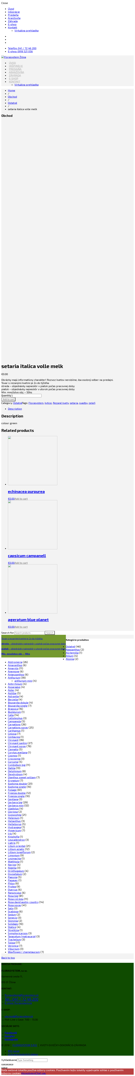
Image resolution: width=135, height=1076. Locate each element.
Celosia (12, 733)
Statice (12, 926)
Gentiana (13, 799)
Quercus (12, 889)
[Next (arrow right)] (5, 1067)
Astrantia (13, 696)
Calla (11, 715)
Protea (12, 886)
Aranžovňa (14, 18)
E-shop (12, 24)
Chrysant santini (17, 743)
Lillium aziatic (16, 849)
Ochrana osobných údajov (23, 1054)
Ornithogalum (16, 870)
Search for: (7, 632)
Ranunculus (14, 892)
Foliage (12, 789)
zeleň (92, 402)
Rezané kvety (61, 402)
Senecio (12, 917)
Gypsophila (14, 814)
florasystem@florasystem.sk (22, 995)
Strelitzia (13, 930)
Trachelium (14, 939)
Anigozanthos (16, 674)
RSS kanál (13, 1051)
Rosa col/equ (15, 898)
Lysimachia (14, 858)
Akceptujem (28, 1073)
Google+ (10, 1035)
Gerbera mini (16, 805)
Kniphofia (13, 836)
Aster (11, 690)
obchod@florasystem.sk (19, 1016)
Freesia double (17, 792)
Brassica (13, 708)
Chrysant (13, 739)
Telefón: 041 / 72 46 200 (22, 48)
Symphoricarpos (18, 933)
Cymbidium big (17, 764)
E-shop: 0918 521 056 (20, 51)
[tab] (71, 408)
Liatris (11, 842)
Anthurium (14, 677)
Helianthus (14, 821)
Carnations (14, 724)
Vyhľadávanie (9, 1059)
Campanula (14, 721)
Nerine (12, 864)
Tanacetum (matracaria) (22, 936)
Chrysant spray (17, 746)
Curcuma (13, 761)
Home (11, 90)
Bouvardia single (17, 705)
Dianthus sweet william (22, 777)
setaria (74, 402)
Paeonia (12, 877)
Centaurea (14, 736)
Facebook (11, 1032)
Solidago (13, 923)
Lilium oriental (16, 845)
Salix (11, 908)
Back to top (8, 957)
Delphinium (15, 771)
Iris (10, 833)
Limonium (14, 855)
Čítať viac (40, 1073)
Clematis (13, 749)
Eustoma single (17, 786)
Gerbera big (15, 802)
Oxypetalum (15, 874)
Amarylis (13, 668)
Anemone (13, 671)
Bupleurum (14, 711)
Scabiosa (13, 911)
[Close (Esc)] (2, 1064)
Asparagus (14, 686)
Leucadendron (16, 839)
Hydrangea (14, 827)
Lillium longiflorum (19, 852)
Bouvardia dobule (18, 702)
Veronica (13, 945)
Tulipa (11, 942)
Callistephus (15, 718)
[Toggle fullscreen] (8, 1064)
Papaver (13, 880)
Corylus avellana (17, 752)
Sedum (12, 914)
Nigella (12, 867)
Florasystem (35, 402)
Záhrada (13, 21)
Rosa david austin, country (23, 902)
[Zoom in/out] (11, 1064)
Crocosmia (14, 758)
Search (49, 633)
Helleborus (14, 824)
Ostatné (12, 102)
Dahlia (11, 768)
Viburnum (13, 948)
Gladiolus (13, 808)
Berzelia (13, 699)
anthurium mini (23, 680)
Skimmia (13, 920)
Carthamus (14, 730)
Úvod (11, 8)
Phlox (11, 883)
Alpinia (70, 658)
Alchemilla (72, 652)
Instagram (11, 1039)
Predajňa (13, 14)
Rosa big (13, 895)
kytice (48, 402)
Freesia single (16, 796)
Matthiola (13, 861)
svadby (83, 402)
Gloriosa (13, 811)
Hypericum (14, 830)
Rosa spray (14, 905)
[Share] (5, 1064)
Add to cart (8, 399)
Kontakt (12, 27)
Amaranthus (15, 665)
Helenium (13, 817)
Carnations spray (18, 727)
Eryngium (13, 780)
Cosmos (12, 755)
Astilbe (12, 693)
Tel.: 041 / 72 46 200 (21, 999)
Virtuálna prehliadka (26, 30)
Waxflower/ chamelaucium (24, 951)
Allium (69, 655)
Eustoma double (17, 783)
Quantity (6, 395)
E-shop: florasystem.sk (18, 1002)
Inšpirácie (14, 11)
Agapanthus (73, 649)
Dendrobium (15, 774)
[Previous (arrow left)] (2, 1067)
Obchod (12, 96)
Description (15, 408)
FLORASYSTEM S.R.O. (25, 1045)
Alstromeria (15, 662)
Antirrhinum (15, 683)
